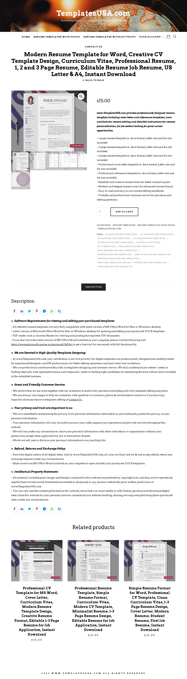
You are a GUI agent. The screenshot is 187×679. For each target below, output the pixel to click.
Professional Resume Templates (119, 258)
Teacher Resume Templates (116, 266)
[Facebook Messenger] (44, 311)
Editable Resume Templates (137, 246)
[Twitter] (29, 311)
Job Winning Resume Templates (118, 250)
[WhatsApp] (52, 311)
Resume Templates (124, 225)
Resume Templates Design (115, 262)
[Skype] (59, 311)
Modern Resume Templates (115, 254)
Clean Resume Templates (150, 238)
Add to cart (124, 211)
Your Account (150, 37)
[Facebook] (14, 311)
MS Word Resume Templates (154, 254)
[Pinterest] (37, 311)
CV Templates (107, 246)
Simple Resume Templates (151, 262)
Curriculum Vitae (149, 242)
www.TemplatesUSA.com (76, 673)
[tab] (93, 287)
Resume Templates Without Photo (109, 37)
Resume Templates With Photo (56, 37)
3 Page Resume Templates (114, 238)
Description (93, 287)
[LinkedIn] (22, 311)
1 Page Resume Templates (122, 234)
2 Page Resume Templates (157, 234)
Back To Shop (94, 80)
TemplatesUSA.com (109, 228)
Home (26, 37)
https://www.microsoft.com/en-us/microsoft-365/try (42, 344)
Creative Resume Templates (116, 242)
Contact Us (93, 46)
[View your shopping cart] (168, 36)
